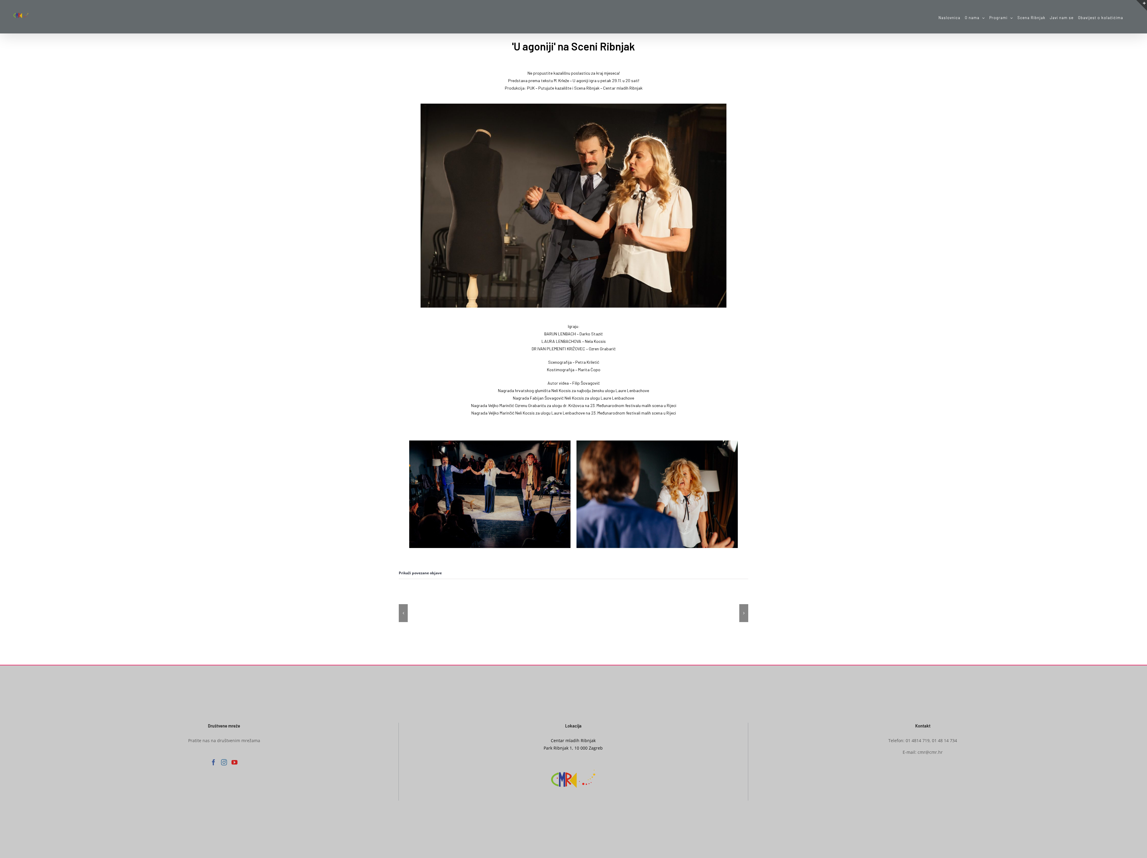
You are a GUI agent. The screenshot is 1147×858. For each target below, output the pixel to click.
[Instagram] (224, 762)
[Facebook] (214, 762)
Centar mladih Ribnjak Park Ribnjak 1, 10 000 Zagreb (573, 744)
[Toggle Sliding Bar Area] (1141, 5)
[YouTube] (234, 762)
